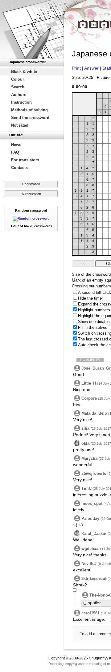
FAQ (15, 152)
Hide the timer (90, 298)
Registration (31, 184)
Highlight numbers (94, 310)
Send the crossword (30, 117)
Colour (17, 79)
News (16, 144)
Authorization (31, 194)
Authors (18, 94)
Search (17, 87)
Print (76, 68)
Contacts (19, 167)
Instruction (21, 102)
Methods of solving (29, 110)
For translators (25, 160)
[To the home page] (32, 29)
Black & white (24, 71)
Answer (91, 68)
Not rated (19, 125)
